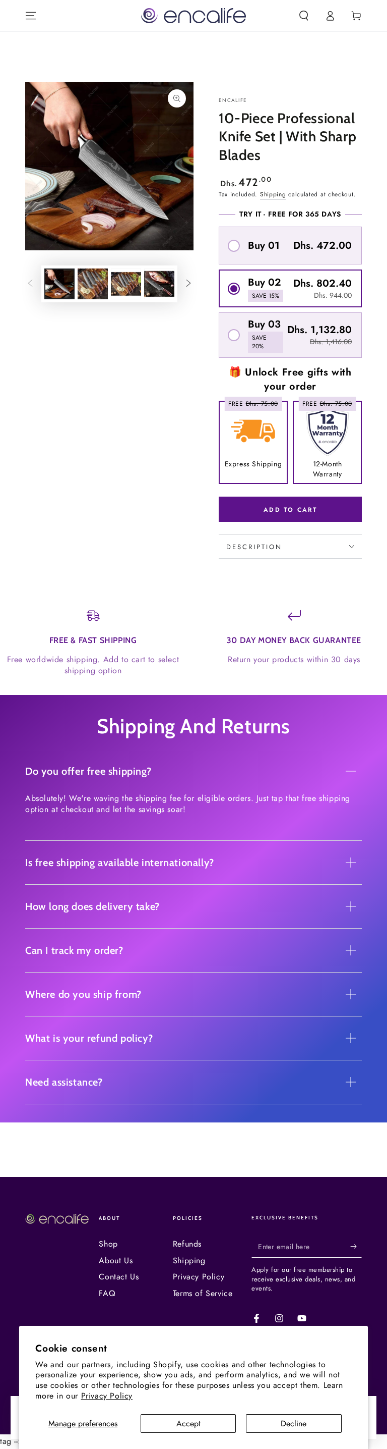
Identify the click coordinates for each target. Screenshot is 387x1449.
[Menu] (31, 16)
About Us (116, 1260)
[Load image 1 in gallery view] (59, 284)
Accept (188, 1423)
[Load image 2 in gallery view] (93, 284)
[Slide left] (30, 284)
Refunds (187, 1244)
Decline (293, 1423)
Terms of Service (203, 1293)
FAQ (107, 1293)
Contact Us (119, 1276)
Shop (108, 1244)
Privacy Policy (107, 1396)
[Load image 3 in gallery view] (126, 284)
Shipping (273, 194)
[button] (304, 16)
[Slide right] (188, 284)
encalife (233, 100)
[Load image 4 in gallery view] (159, 284)
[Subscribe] (356, 1246)
